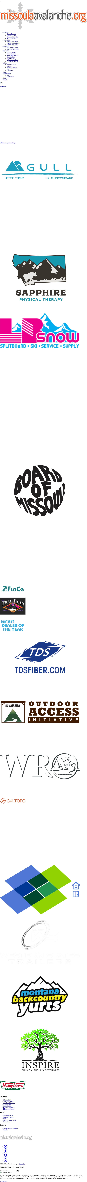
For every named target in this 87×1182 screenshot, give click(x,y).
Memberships (7, 73)
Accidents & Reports (12, 55)
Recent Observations (12, 41)
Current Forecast (11, 34)
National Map (12, 38)
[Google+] (5, 1160)
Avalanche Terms (13, 60)
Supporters (3, 86)
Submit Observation (12, 44)
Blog (4, 72)
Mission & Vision (11, 64)
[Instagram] (5, 1153)
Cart (4, 78)
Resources (6, 50)
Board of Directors (12, 67)
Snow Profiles (10, 58)
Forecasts (5, 32)
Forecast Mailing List (12, 37)
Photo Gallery (7, 1104)
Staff (8, 69)
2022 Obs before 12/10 (13, 43)
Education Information (13, 49)
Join (8, 75)
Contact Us (10, 70)
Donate (5, 79)
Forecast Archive (11, 35)
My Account (10, 76)
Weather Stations (11, 52)
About (5, 63)
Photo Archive (11, 57)
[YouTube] (5, 1156)
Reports (9, 66)
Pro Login (4, 1181)
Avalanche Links (11, 54)
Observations (6, 40)
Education (6, 46)
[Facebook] (5, 1146)
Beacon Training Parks (9, 1120)
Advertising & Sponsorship (10, 1128)
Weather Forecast (13, 61)
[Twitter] (5, 1150)
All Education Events (12, 47)
